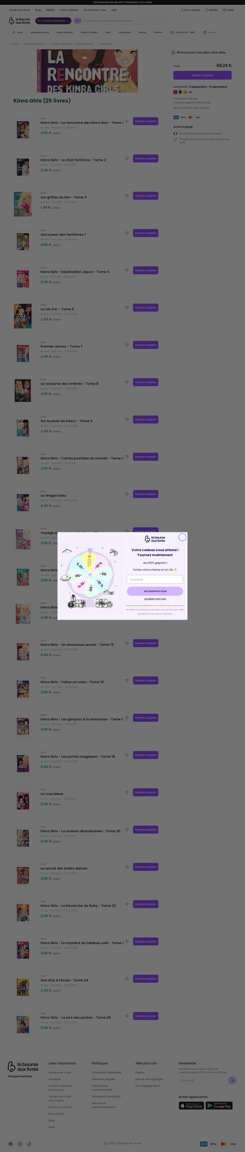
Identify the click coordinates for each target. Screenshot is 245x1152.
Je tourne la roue (155, 591)
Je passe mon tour (155, 598)
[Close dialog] (182, 537)
